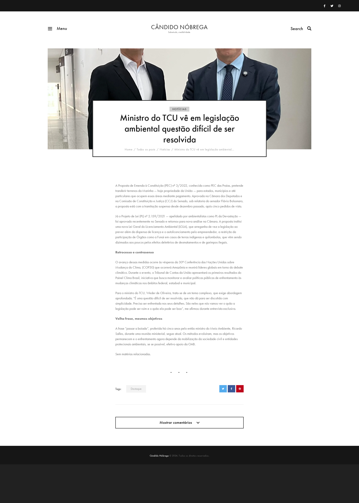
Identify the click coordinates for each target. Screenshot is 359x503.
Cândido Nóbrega (159, 455)
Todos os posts (146, 149)
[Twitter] (332, 6)
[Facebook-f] (324, 6)
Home (128, 149)
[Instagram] (339, 6)
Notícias (179, 109)
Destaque (136, 389)
